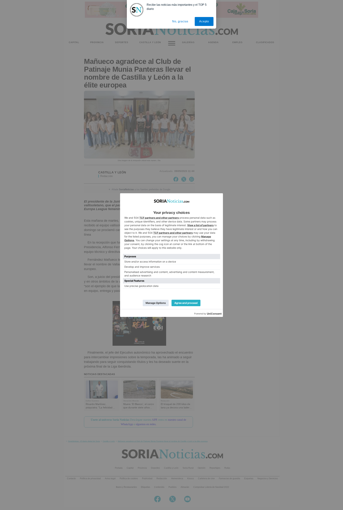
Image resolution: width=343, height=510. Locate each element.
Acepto (204, 21)
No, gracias (180, 21)
